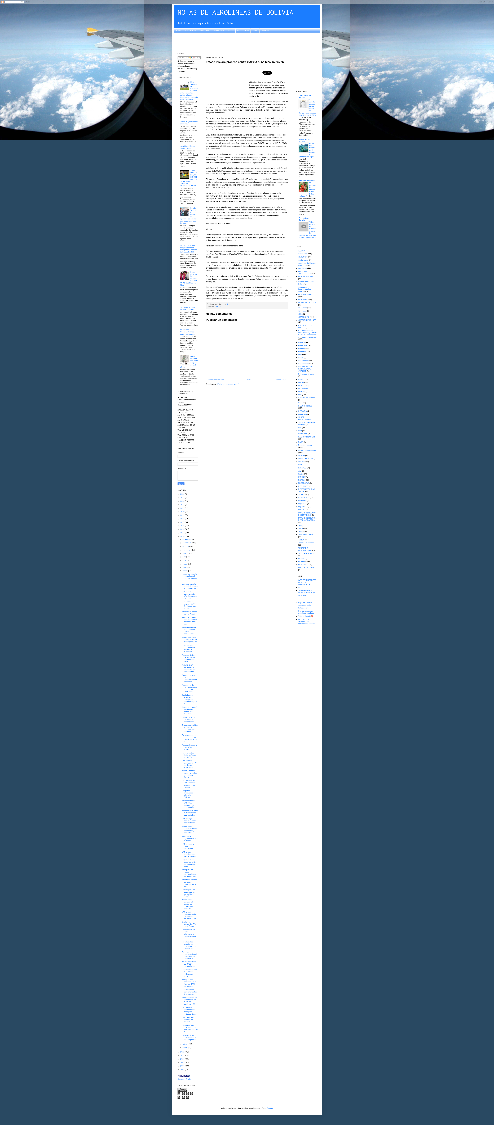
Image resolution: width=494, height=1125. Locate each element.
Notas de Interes (305, 445)
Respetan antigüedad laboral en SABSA (187, 794)
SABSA (218, 307)
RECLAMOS (303, 486)
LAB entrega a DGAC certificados (188, 846)
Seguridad (302, 504)
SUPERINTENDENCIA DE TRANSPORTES (307, 519)
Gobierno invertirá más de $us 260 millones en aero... (189, 973)
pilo (299, 471)
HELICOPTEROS (305, 406)
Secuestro (302, 501)
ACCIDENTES (190, 30)
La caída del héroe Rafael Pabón (187, 147)
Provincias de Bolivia (305, 219)
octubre (186, 546)
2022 (182, 505)
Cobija (300, 357)
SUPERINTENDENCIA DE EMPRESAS (307, 514)
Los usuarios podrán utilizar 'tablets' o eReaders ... (189, 648)
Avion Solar (302, 345)
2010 (182, 1059)
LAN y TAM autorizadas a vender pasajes (189, 854)
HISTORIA (302, 411)
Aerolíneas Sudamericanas (304, 272)
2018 (182, 519)
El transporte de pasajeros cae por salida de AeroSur (188, 893)
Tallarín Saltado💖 (305, 616)
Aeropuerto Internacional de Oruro (304, 289)
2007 (182, 1069)
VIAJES (301, 558)
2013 (182, 536)
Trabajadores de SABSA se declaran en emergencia (188, 804)
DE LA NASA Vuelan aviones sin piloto (188, 308)
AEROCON (204, 30)
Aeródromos (303, 260)
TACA (300, 528)
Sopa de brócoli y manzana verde (305, 604)
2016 (182, 526)
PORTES (302, 477)
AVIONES (265, 30)
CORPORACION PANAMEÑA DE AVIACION (305, 369)
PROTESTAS (303, 483)
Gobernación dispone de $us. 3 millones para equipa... (189, 605)
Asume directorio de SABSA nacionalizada (189, 964)
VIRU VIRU (302, 565)
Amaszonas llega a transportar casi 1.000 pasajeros (189, 639)
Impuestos (302, 414)
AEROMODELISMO (306, 276)
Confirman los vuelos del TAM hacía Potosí (189, 924)
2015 (182, 529)
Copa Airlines (303, 364)
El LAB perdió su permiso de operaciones (189, 719)
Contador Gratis (184, 1079)
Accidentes (302, 254)
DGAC (255, 30)
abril (185, 567)
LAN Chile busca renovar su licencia (189, 1019)
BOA (239, 30)
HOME (178, 30)
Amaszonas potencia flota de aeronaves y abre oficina (189, 829)
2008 (182, 1066)
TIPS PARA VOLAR (306, 553)
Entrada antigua (281, 380)
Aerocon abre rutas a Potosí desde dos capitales (190, 813)
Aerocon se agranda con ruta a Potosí (190, 838)
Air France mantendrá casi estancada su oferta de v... (189, 955)
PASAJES (302, 468)
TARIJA (301, 540)
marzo (185, 571)
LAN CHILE (302, 434)
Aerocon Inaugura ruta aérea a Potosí (189, 747)
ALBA (300, 314)
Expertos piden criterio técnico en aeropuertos (189, 1037)
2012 (182, 1052)
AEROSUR (302, 300)
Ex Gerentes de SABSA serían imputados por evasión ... (189, 784)
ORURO (301, 462)
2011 (182, 1055)
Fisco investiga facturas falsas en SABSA (189, 755)
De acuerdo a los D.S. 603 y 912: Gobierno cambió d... (190, 738)
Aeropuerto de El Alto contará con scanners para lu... (189, 620)
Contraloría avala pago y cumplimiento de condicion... (189, 678)
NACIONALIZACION (306, 437)
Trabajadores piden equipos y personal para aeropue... (190, 728)
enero (185, 1047)
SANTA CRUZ (303, 497)
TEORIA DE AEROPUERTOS (305, 549)
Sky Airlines (302, 507)
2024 (182, 498)
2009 (182, 1062)
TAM (247, 30)
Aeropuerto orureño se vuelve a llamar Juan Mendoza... (190, 710)
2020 (182, 512)
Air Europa (302, 308)
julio (184, 557)
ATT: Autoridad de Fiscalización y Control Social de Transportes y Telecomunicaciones (307, 333)
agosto (186, 553)
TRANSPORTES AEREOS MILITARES (306, 591)
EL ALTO (301, 385)
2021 (182, 508)
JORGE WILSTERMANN (304, 418)
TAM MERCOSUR (305, 535)
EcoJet (230, 30)
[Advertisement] (247, 42)
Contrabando (303, 360)
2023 (182, 501)
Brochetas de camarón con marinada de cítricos (306, 621)
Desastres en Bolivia (304, 140)
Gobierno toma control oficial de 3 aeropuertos (189, 992)
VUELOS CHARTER (306, 568)
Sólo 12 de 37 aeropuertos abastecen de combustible (188, 668)
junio (185, 560)
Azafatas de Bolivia (307, 181)
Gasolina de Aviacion (306, 398)
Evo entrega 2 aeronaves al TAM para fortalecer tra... (189, 1010)
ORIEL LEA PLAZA (305, 459)
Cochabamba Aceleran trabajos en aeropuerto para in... (189, 699)
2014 (182, 533)
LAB (300, 428)
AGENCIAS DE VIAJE (307, 303)
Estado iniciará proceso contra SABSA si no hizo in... (190, 1028)
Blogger (270, 1108)
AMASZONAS (218, 30)
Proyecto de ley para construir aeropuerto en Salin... (189, 658)
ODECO (301, 456)
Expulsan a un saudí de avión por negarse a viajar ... (189, 863)
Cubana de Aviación (306, 374)
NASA (300, 442)
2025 (182, 494)
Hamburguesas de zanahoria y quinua (306, 612)
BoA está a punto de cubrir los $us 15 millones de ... (190, 586)
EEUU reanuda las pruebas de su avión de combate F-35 (189, 1000)
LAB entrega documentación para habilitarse (189, 820)
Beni (300, 354)
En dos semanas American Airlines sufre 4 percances (187, 332)
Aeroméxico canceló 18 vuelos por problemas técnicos (187, 904)
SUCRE (301, 510)
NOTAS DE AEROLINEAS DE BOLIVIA (235, 12)
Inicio (249, 380)
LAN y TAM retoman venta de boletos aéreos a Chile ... (190, 915)
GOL (300, 403)
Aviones (301, 348)
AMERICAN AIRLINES (307, 320)
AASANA (301, 251)
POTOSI (301, 480)
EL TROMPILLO (304, 388)
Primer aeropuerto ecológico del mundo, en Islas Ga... (189, 577)
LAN (300, 431)
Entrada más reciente (215, 380)
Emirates (301, 391)
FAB (300, 395)
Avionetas (302, 351)
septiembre (187, 550)
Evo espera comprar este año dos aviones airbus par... (189, 595)
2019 (182, 515)
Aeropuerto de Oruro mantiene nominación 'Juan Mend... (189, 688)
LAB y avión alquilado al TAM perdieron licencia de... (189, 764)
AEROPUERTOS (305, 294)
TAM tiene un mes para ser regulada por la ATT (189, 883)
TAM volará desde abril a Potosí (189, 613)
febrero (186, 1044)
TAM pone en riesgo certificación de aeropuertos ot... (189, 873)
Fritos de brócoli (304, 608)
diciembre (187, 539)
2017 (182, 522)
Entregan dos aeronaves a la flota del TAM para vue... (189, 983)
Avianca (301, 342)
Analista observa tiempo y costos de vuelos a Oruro (189, 774)
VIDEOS (301, 562)
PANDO (301, 465)
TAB (300, 525)
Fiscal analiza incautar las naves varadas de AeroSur (189, 945)
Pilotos (301, 474)
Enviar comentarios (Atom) (228, 384)
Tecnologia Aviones (306, 543)
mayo (185, 564)
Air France (302, 311)
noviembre (187, 543)
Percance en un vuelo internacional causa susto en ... (189, 934)
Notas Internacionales (307, 450)
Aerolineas (302, 268)
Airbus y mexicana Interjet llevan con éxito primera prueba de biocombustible (188, 248)
